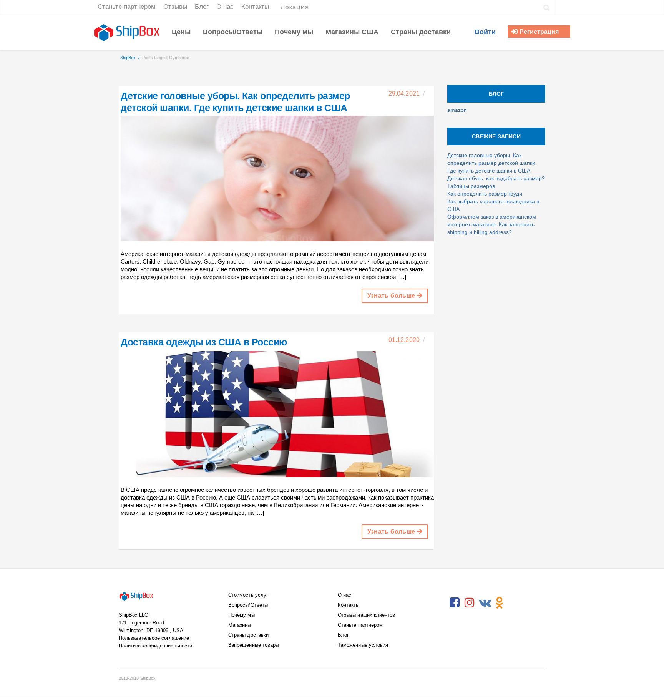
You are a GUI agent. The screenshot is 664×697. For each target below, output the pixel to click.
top (648, 681)
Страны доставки (248, 635)
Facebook (454, 603)
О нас (344, 595)
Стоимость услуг (248, 595)
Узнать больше (392, 295)
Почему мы (241, 615)
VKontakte (484, 603)
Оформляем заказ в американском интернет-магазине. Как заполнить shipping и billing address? (491, 224)
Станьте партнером (360, 625)
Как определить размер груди (484, 194)
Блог (343, 635)
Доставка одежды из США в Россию (204, 342)
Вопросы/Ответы (248, 605)
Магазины (239, 625)
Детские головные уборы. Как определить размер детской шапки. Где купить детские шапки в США (492, 163)
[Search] (546, 7)
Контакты (349, 605)
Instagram (469, 603)
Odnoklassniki (499, 603)
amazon (457, 110)
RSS (514, 603)
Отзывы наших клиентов (366, 615)
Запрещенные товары (253, 645)
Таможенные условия (363, 645)
